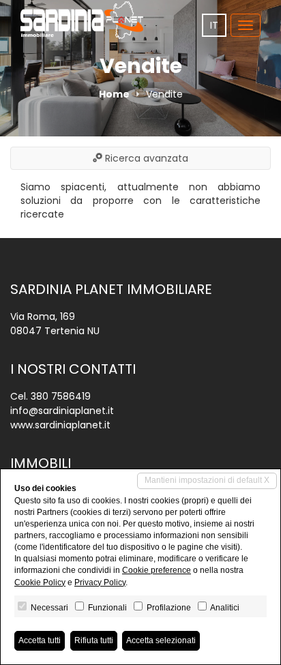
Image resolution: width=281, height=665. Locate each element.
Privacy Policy (99, 582)
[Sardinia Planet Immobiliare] (81, 20)
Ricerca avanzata (145, 158)
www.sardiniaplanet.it (60, 425)
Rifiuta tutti (93, 640)
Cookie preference (156, 570)
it (214, 25)
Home (114, 94)
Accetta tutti (39, 640)
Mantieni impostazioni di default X (207, 480)
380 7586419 (61, 396)
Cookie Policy (39, 582)
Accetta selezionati (161, 640)
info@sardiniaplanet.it (62, 410)
